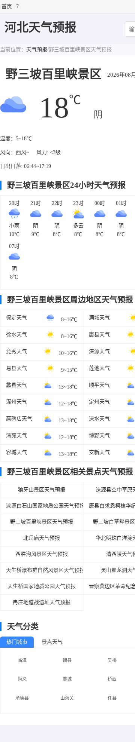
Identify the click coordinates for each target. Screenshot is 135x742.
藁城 (67, 679)
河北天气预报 (40, 27)
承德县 (22, 698)
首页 (7, 6)
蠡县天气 (16, 385)
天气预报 (36, 49)
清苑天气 (16, 435)
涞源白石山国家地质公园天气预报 (41, 506)
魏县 (67, 660)
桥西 (112, 679)
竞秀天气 (16, 351)
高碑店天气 (19, 418)
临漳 (22, 660)
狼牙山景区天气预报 (41, 490)
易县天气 (16, 368)
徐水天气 (16, 334)
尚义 (22, 679)
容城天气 (16, 452)
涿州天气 (16, 402)
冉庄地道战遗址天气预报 (41, 602)
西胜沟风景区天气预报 (41, 554)
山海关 (67, 698)
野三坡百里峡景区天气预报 (41, 522)
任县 (112, 698)
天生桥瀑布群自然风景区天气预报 (41, 570)
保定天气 (16, 318)
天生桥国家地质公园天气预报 (42, 586)
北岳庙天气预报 (41, 538)
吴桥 (112, 660)
